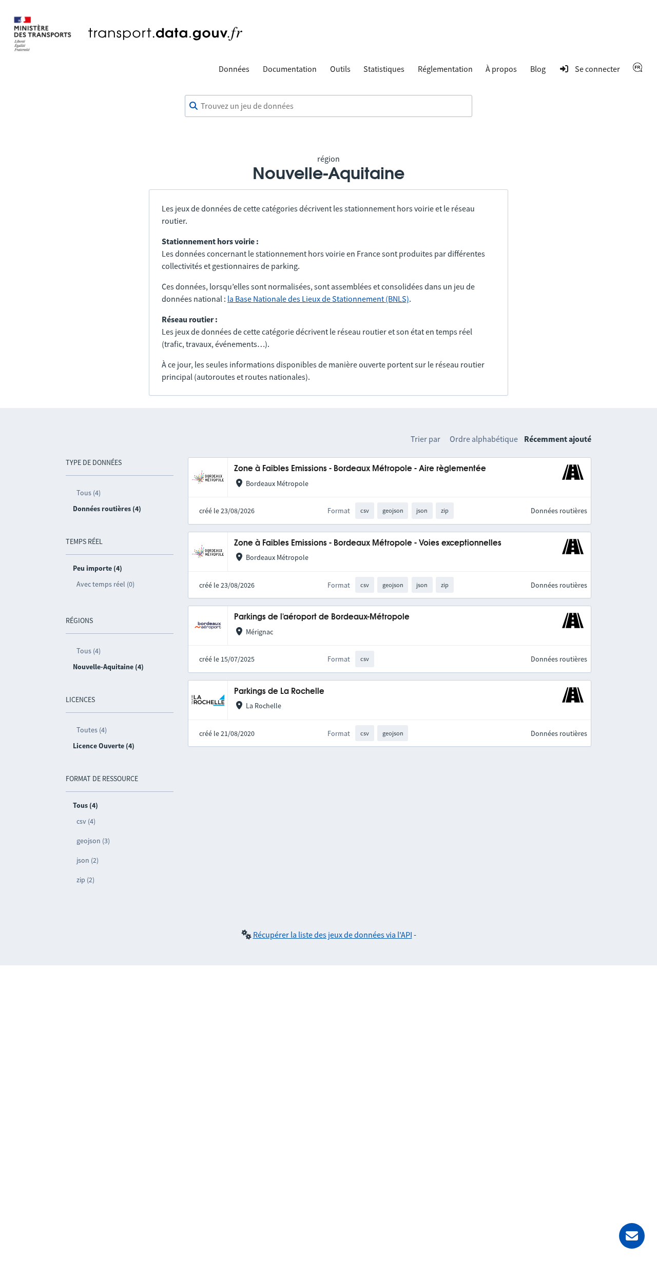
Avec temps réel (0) (105, 584)
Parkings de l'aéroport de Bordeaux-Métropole (322, 617)
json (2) (87, 860)
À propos (501, 69)
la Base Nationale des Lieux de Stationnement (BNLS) (318, 299)
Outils (340, 69)
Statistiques (383, 69)
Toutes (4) (91, 729)
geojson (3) (93, 840)
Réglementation (445, 69)
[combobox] (328, 106)
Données (234, 69)
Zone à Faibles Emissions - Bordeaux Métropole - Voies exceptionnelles (367, 543)
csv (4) (85, 821)
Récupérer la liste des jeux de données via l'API (332, 934)
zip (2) (85, 879)
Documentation (290, 69)
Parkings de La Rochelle (279, 691)
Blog (538, 69)
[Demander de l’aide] (632, 1236)
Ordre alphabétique (484, 439)
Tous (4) (88, 492)
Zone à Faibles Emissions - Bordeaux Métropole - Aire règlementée (360, 469)
